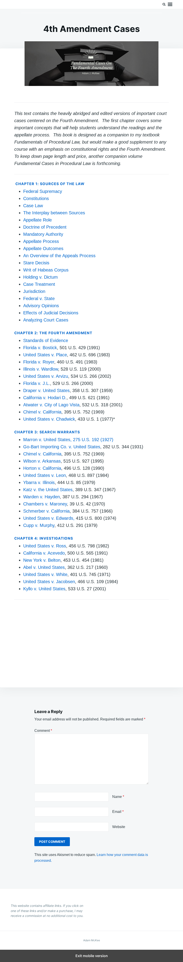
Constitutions (36, 198)
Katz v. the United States (48, 489)
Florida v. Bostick (40, 347)
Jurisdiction (34, 291)
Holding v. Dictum (40, 277)
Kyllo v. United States (44, 588)
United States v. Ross (44, 545)
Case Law (33, 205)
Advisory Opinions (41, 305)
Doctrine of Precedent (45, 227)
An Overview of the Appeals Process (59, 255)
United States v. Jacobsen (49, 581)
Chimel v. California (42, 411)
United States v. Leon (44, 475)
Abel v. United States (44, 567)
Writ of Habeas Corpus (46, 269)
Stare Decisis (36, 262)
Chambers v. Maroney (45, 503)
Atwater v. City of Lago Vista (51, 404)
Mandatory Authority (43, 234)
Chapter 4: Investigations (43, 538)
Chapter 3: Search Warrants (47, 432)
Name (118, 797)
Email (118, 812)
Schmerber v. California (46, 511)
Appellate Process (41, 241)
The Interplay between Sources (54, 212)
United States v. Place (45, 354)
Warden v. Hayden (41, 496)
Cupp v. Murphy (38, 525)
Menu (170, 4)
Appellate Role (37, 219)
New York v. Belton (41, 560)
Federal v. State (39, 298)
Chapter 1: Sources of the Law (50, 184)
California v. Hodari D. (45, 397)
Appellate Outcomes (43, 248)
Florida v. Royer (38, 361)
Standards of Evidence (45, 340)
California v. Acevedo (44, 553)
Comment (43, 730)
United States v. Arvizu (45, 376)
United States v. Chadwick (49, 419)
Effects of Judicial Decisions (50, 312)
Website (118, 827)
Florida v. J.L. (36, 383)
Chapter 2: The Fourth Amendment (53, 333)
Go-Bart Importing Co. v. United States (61, 446)
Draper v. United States (46, 390)
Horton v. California (42, 468)
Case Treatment (39, 284)
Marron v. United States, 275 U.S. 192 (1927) (68, 439)
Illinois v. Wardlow (40, 369)
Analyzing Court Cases (45, 319)
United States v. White (45, 574)
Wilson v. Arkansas (42, 461)
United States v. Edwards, (49, 518)
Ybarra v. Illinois (39, 482)
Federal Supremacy (42, 191)
